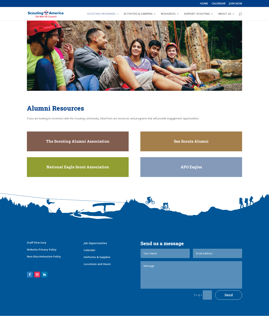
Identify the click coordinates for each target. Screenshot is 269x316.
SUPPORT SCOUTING (197, 13)
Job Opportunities (95, 243)
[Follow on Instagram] (37, 274)
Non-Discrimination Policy (44, 256)
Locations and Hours (97, 264)
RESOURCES (168, 13)
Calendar (89, 250)
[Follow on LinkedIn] (44, 274)
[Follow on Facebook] (30, 274)
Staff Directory (36, 242)
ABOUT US (224, 13)
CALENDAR (218, 3)
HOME (204, 3)
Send (229, 295)
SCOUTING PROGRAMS (101, 13)
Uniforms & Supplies (97, 257)
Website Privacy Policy (42, 249)
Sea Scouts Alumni (191, 141)
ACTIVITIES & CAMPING (138, 13)
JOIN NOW (235, 3)
